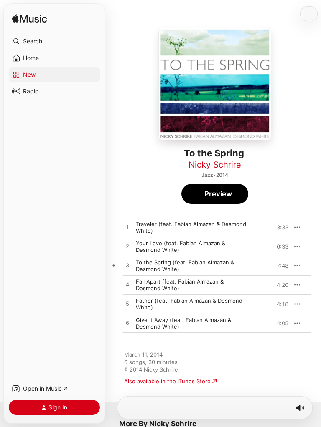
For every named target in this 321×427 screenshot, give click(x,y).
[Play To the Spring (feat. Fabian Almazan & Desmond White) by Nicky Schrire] (127, 265)
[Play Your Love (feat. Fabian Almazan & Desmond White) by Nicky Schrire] (127, 246)
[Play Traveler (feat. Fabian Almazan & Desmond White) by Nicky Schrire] (127, 227)
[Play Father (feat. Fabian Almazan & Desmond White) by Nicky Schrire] (127, 304)
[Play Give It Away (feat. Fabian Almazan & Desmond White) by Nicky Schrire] (127, 323)
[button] (54, 41)
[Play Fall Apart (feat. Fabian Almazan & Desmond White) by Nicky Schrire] (127, 285)
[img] (29, 19)
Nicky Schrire (215, 165)
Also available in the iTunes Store (167, 381)
